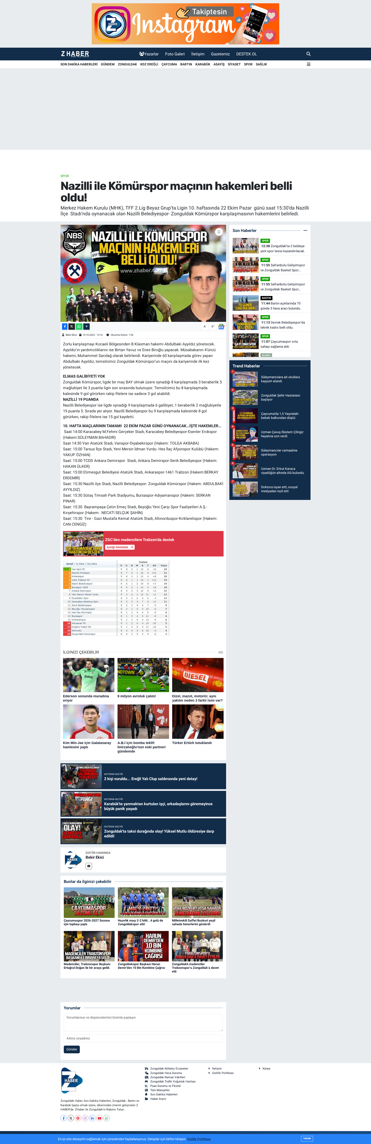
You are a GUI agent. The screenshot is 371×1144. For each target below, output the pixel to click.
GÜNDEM (108, 64)
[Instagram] (85, 1118)
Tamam (307, 1138)
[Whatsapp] (106, 1118)
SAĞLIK (261, 64)
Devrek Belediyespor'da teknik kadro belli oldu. (282, 324)
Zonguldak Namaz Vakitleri (167, 1077)
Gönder (71, 1049)
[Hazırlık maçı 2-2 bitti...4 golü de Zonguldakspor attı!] (143, 902)
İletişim (197, 54)
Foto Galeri (175, 54)
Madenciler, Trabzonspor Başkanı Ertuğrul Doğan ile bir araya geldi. (87, 966)
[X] (71, 1118)
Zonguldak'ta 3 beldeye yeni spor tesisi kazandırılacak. (282, 248)
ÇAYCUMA (169, 64)
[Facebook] (63, 1118)
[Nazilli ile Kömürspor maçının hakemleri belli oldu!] (143, 273)
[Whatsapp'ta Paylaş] (79, 326)
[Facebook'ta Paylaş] (64, 326)
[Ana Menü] (309, 64)
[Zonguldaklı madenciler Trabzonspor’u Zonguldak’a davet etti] (197, 946)
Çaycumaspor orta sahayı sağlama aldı (279, 344)
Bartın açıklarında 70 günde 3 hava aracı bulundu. (280, 305)
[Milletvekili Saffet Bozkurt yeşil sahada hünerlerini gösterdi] (197, 902)
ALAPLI (266, 355)
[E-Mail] (89, 866)
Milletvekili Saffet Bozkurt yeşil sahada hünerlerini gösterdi (193, 922)
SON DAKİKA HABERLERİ (79, 64)
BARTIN (186, 64)
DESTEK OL (246, 54)
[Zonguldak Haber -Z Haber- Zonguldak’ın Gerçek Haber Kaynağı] (74, 54)
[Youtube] (99, 1118)
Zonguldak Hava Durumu (166, 1073)
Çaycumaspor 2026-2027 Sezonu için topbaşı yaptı (87, 922)
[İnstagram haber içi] (185, 23)
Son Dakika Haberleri (164, 1094)
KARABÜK (202, 64)
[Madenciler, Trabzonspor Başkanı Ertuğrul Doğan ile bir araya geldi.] (89, 946)
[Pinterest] (78, 1118)
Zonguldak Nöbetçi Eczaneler (169, 1068)
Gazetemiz (220, 54)
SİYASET (234, 64)
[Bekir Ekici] (73, 860)
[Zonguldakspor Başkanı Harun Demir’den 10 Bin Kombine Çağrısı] (143, 946)
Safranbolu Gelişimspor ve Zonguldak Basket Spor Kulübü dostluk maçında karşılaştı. (282, 268)
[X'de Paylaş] (71, 326)
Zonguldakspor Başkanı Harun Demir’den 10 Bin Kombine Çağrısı (141, 966)
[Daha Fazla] (86, 326)
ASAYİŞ (219, 64)
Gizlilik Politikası (223, 1073)
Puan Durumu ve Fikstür (165, 1086)
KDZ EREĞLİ (149, 64)
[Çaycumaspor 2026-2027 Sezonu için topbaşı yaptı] (89, 902)
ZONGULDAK (127, 64)
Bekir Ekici (71, 334)
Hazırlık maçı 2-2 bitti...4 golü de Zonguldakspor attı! (140, 922)
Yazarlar (151, 54)
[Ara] (308, 54)
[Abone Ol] (221, 326)
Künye (266, 1068)
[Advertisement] (185, 119)
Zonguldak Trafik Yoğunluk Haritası (173, 1081)
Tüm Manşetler (160, 1090)
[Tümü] (305, 230)
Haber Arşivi (158, 1099)
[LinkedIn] (92, 1118)
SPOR (248, 64)
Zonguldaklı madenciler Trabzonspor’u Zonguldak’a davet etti (195, 967)
